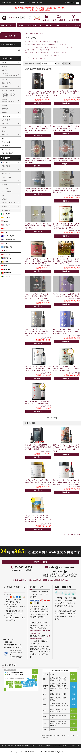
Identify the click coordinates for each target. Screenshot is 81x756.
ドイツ (6, 229)
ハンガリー (7, 221)
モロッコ (7, 254)
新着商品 (4, 112)
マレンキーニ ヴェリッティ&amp (46, 41)
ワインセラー (6, 149)
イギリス (7, 225)
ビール (4, 131)
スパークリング (31, 26)
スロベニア (7, 269)
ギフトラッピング (7, 153)
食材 (3, 138)
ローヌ (4, 195)
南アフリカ (7, 258)
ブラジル (7, 276)
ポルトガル (7, 273)
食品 (58, 26)
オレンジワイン (6, 83)
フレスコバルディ (45, 50)
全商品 (26, 33)
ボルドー (4, 170)
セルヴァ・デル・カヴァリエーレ (35, 58)
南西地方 (4, 199)
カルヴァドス (6, 120)
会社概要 (10, 746)
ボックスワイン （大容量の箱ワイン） (8, 100)
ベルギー (7, 262)
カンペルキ (62, 44)
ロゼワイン (5, 79)
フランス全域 (6, 166)
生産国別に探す (34, 33)
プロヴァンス (6, 206)
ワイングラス (6, 146)
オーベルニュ (6, 210)
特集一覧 (4, 26)
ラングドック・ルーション (10, 203)
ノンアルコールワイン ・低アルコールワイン (8, 95)
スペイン (7, 217)
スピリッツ (5, 135)
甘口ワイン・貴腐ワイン (9, 90)
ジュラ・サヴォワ (7, 192)
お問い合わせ (75, 746)
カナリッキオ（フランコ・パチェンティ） (38, 52)
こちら (36, 10)
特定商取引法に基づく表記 (22, 746)
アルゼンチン (8, 247)
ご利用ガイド (65, 746)
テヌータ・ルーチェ (59, 52)
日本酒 (4, 127)
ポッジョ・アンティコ (52, 55)
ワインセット (49, 26)
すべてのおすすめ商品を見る (71, 534)
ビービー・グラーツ (31, 50)
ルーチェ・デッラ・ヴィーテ (33, 55)
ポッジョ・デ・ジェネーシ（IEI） (35, 44)
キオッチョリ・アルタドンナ (33, 47)
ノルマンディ (6, 188)
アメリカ (7, 243)
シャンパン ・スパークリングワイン (9, 75)
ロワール (4, 184)
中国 (5, 265)
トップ (4, 746)
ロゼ (40, 26)
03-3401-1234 (23, 567)
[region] (40, 25)
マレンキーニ (29, 41)
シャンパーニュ (6, 177)
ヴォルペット (52, 44)
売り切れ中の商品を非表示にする (39, 69)
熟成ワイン (5, 109)
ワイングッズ (66, 26)
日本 (5, 251)
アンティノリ (69, 47)
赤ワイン (12, 26)
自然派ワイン (6, 105)
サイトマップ (56, 746)
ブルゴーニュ (6, 173)
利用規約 (48, 746)
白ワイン (20, 26)
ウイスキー (5, 124)
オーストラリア (9, 236)
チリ (5, 232)
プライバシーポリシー (37, 746)
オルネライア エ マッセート (54, 47)
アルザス (4, 181)
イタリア (42, 33)
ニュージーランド (9, 240)
